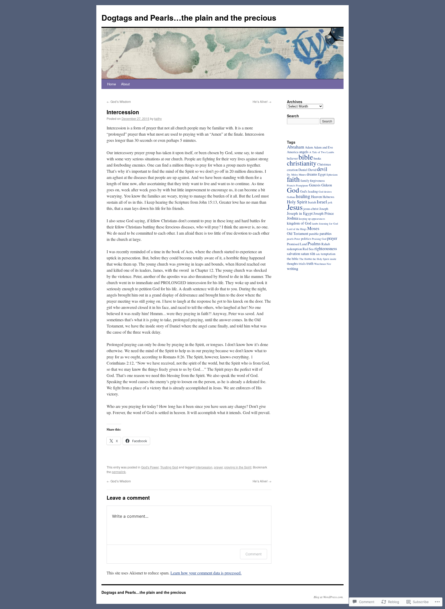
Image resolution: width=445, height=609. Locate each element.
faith (293, 179)
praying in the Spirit (237, 467)
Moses (313, 228)
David (312, 169)
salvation (293, 253)
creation (292, 169)
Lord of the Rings (296, 229)
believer (292, 158)
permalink (119, 472)
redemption (294, 248)
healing (303, 196)
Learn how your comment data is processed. (206, 572)
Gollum (291, 197)
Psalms (314, 243)
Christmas (324, 164)
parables (326, 233)
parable (314, 233)
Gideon (326, 185)
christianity (301, 163)
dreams (312, 174)
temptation (328, 253)
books (317, 158)
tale (318, 254)
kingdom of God (299, 223)
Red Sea (308, 248)
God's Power (150, 467)
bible (305, 157)
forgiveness (317, 180)
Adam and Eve (323, 147)
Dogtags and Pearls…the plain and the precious (188, 17)
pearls (290, 239)
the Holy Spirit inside (324, 259)
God (293, 190)
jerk (330, 202)
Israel (322, 202)
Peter (297, 239)
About (125, 83)
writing (292, 268)
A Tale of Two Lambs (321, 152)
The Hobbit (305, 259)
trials (302, 263)
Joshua (292, 218)
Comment (253, 554)
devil (322, 168)
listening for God (328, 223)
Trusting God (169, 467)
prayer (218, 467)
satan (305, 253)
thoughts (292, 263)
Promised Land (297, 244)
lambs (315, 223)
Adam (309, 147)
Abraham (295, 147)
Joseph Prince (323, 213)
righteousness (325, 248)
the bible (292, 258)
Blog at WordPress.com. (329, 597)
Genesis (315, 185)
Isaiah (312, 202)
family (305, 180)
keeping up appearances (312, 218)
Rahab (325, 244)
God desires (325, 191)
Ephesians (332, 174)
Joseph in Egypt (300, 213)
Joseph (323, 208)
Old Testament (297, 233)
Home (111, 83)
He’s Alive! (262, 101)
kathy (158, 118)
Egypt (322, 174)
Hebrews (328, 196)
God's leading (309, 191)
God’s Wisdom (119, 101)
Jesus (295, 207)
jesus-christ (311, 208)
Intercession (123, 112)
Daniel (302, 169)
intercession (203, 467)
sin (312, 253)
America (292, 152)
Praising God (319, 239)
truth (309, 263)
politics (306, 238)
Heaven (316, 196)
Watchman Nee (322, 264)
